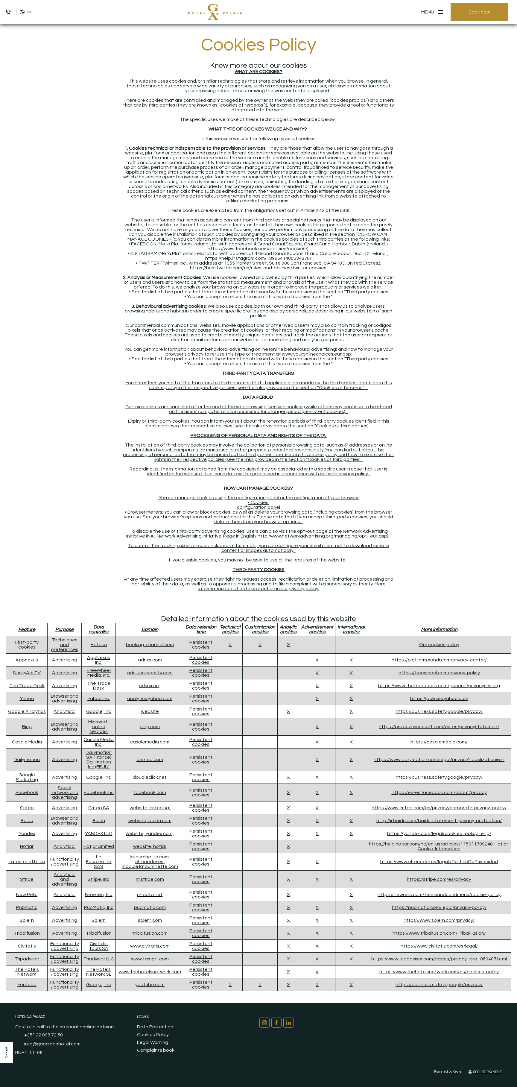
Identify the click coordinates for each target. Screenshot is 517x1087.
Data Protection (155, 1026)
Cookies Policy (153, 1034)
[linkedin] (288, 1023)
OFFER (6, 1052)
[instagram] (264, 1023)
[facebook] (276, 1023)
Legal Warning (152, 1042)
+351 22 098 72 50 (43, 1035)
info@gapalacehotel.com (52, 1044)
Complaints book (155, 1050)
